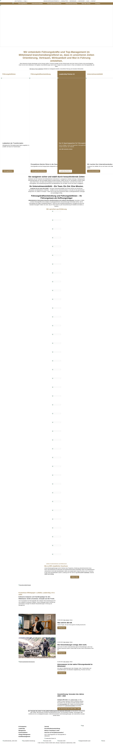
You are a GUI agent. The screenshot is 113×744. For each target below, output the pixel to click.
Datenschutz (69, 742)
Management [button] (22, 730)
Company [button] (97, 3)
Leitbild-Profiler (73, 699)
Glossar (57, 742)
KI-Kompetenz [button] (23, 726)
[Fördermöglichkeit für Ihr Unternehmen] (28, 740)
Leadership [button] (22, 728)
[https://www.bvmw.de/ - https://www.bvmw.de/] (103, 740)
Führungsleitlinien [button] (22, 3)
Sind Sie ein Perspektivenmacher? (54, 732)
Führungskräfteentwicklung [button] (54, 3)
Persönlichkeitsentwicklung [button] (52, 728)
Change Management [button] (25, 734)
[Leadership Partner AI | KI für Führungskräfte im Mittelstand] (50, 738)
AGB (74, 742)
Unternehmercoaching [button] (71, 3)
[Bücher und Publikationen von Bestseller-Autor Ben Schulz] (84, 740)
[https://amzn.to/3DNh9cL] (37, 675)
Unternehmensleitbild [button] (37, 3)
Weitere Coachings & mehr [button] (52, 730)
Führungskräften (63, 704)
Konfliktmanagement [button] (25, 736)
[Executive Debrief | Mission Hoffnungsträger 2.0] (25, 585)
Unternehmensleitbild (70, 705)
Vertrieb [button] (46, 726)
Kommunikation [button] (23, 732)
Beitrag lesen (61, 627)
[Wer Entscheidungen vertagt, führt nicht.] (37, 647)
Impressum (63, 742)
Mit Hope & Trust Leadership (36, 68)
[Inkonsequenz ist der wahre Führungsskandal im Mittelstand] (27, 661)
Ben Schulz (66, 620)
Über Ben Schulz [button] (86, 3)
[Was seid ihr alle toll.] (37, 624)
